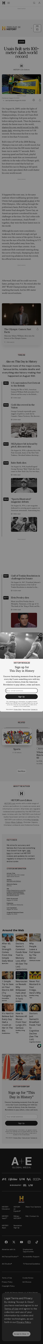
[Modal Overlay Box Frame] (21, 672)
